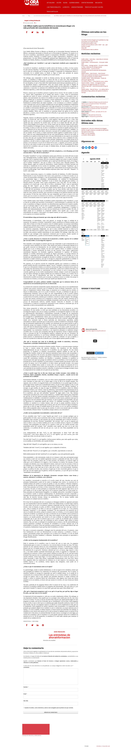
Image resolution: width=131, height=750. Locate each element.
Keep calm (84, 48)
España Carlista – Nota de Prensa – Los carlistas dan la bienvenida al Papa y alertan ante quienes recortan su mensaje (94, 91)
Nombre (25, 687)
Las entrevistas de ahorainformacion (42, 15)
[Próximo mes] (107, 159)
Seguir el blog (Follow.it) (32, 21)
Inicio (23, 15)
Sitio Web (25, 700)
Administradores (77, 7)
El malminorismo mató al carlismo (89, 49)
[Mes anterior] (83, 159)
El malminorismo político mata (88, 43)
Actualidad (51, 2)
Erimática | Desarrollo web (103, 746)
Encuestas (98, 2)
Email (24, 694)
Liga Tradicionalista (54, 7)
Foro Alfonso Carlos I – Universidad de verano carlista (94, 81)
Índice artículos (52, 11)
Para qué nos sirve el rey (94, 115)
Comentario (26, 667)
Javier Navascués (59, 632)
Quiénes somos (74, 2)
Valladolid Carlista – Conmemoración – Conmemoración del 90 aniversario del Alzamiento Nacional (93, 70)
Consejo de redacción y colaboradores (31, 735)
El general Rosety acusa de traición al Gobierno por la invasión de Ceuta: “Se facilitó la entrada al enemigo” (94, 103)
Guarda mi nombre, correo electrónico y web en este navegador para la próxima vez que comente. (49, 707)
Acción (59, 2)
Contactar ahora (87, 2)
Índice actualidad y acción (94, 7)
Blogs (65, 2)
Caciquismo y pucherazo (96, 116)
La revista (66, 7)
